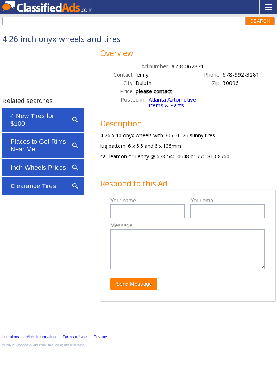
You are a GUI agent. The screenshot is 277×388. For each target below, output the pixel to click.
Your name (123, 200)
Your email (202, 200)
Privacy (100, 337)
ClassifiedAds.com (31, 345)
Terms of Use (75, 337)
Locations (10, 337)
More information (41, 337)
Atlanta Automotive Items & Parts (172, 102)
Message (121, 225)
